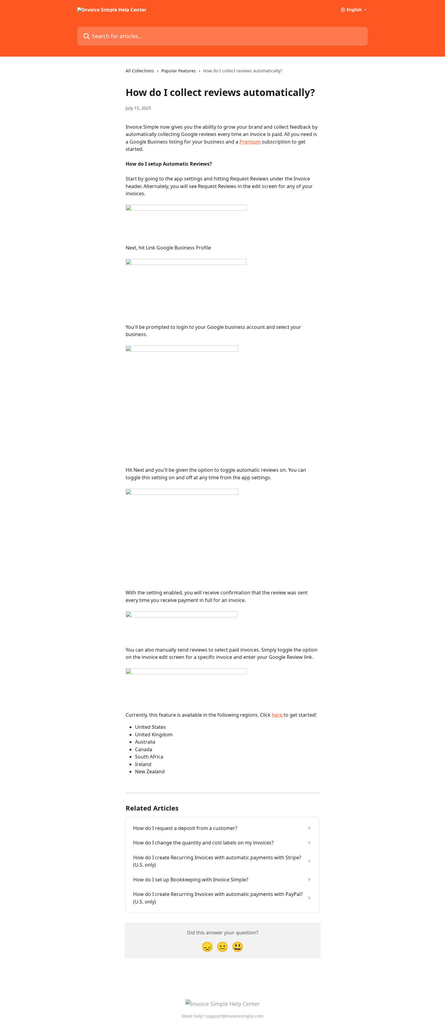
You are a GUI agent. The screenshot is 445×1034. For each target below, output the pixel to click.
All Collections (140, 71)
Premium (250, 141)
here (278, 715)
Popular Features (178, 71)
